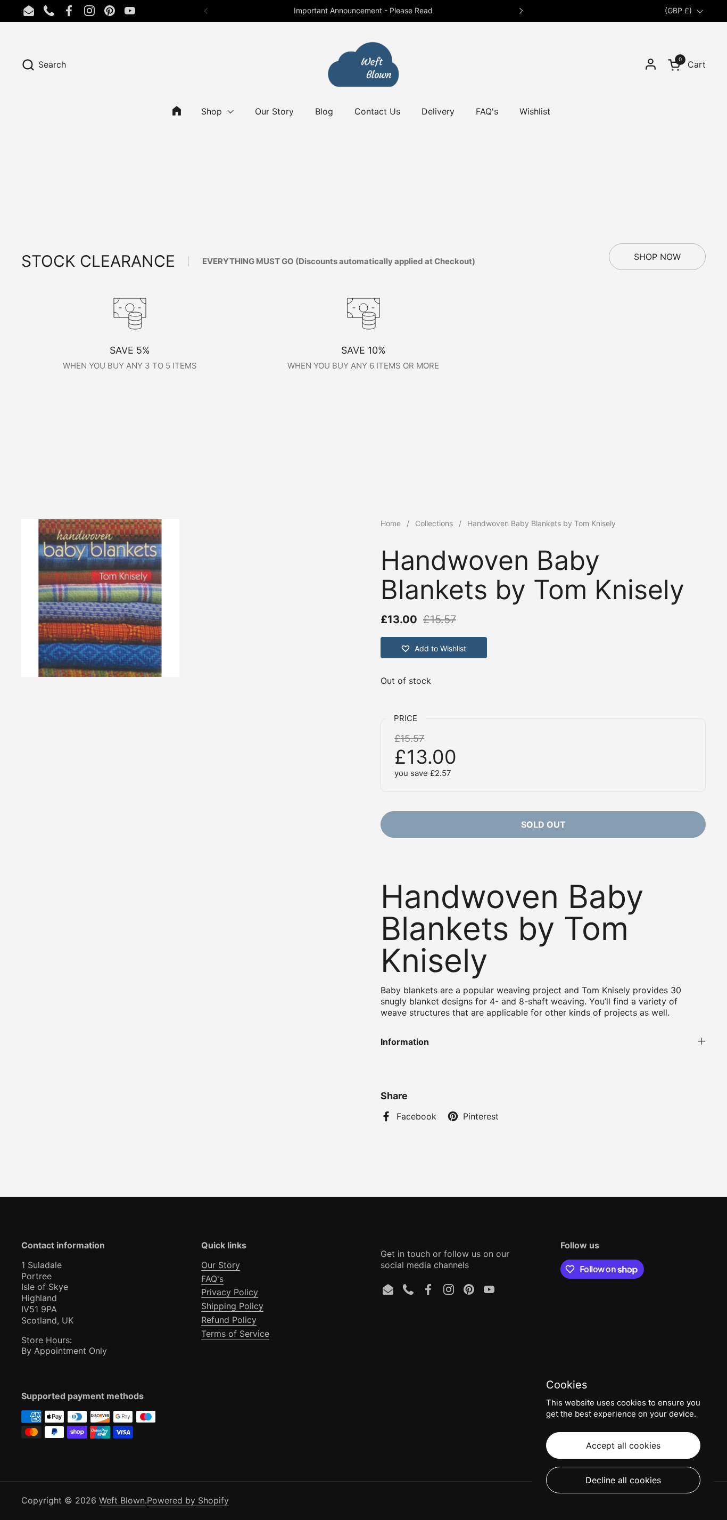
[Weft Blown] (363, 64)
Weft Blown (122, 1500)
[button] (43, 64)
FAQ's (212, 1278)
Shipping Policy (232, 1306)
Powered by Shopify (188, 1500)
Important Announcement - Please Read (363, 10)
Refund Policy (229, 1319)
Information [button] (405, 1041)
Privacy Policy (229, 1292)
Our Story (220, 1265)
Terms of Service (235, 1333)
